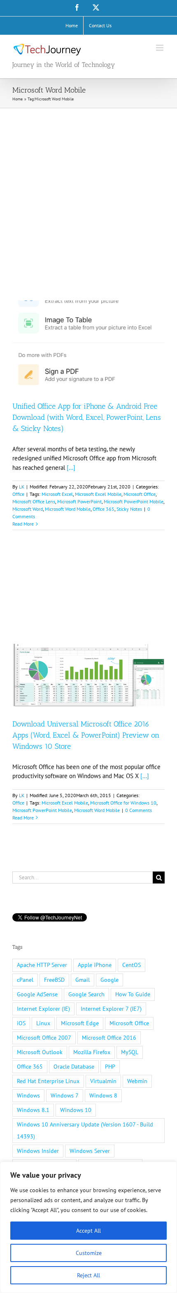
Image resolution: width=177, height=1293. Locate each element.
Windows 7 (65, 1095)
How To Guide (132, 994)
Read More (23, 524)
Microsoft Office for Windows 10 (123, 803)
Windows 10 (75, 1110)
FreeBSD (54, 979)
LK (21, 486)
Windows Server (90, 1151)
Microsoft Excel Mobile (98, 494)
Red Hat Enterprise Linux (48, 1081)
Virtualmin (103, 1081)
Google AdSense (37, 994)
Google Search (86, 994)
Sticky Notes (129, 509)
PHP (110, 1066)
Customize (89, 1253)
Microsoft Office (139, 494)
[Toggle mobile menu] (160, 47)
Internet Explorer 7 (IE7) (111, 1008)
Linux (43, 1023)
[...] (71, 467)
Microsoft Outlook (40, 1052)
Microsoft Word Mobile (68, 509)
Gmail (82, 979)
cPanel (25, 979)
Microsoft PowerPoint (79, 501)
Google (109, 979)
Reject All (88, 1275)
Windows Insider (38, 1151)
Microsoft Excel (57, 494)
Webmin (137, 1081)
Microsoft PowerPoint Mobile (133, 501)
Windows (28, 1095)
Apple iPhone (95, 965)
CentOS (131, 965)
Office (18, 494)
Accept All (88, 1230)
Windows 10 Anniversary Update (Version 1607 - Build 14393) (85, 1130)
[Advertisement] (88, 201)
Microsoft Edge (80, 1023)
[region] (88, 1227)
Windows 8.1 (33, 1110)
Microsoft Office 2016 (109, 1037)
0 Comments (138, 810)
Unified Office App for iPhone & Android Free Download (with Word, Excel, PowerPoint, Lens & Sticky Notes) (86, 417)
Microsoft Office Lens (33, 501)
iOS (21, 1023)
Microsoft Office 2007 (44, 1037)
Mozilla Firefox (91, 1052)
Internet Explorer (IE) (43, 1008)
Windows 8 (103, 1095)
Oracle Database (74, 1066)
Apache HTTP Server (42, 965)
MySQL (129, 1052)
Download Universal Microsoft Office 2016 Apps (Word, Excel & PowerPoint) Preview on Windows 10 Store (85, 735)
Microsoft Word (27, 509)
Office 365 (103, 509)
